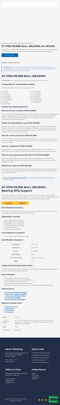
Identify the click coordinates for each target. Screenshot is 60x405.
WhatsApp (22, 203)
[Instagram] (46, 400)
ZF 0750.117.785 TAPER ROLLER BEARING (15, 296)
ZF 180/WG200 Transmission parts (40, 355)
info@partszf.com (9, 380)
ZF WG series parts (9, 308)
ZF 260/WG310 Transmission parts (40, 357)
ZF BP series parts (9, 310)
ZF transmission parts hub (11, 306)
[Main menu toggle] (56, 4)
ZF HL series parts (9, 312)
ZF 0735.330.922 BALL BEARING (13, 297)
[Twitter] (43, 400)
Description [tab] (4, 62)
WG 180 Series (13, 43)
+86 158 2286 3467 (10, 379)
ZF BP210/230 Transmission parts (40, 362)
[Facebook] (39, 400)
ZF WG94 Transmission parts (39, 360)
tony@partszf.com (10, 382)
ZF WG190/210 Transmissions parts (41, 353)
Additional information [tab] (14, 62)
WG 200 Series (21, 43)
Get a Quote (8, 203)
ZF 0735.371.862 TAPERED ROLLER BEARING (16, 294)
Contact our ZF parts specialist (18, 178)
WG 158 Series (5, 43)
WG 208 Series (29, 43)
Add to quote (10, 55)
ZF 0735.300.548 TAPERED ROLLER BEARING (16, 292)
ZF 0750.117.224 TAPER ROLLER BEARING (15, 299)
